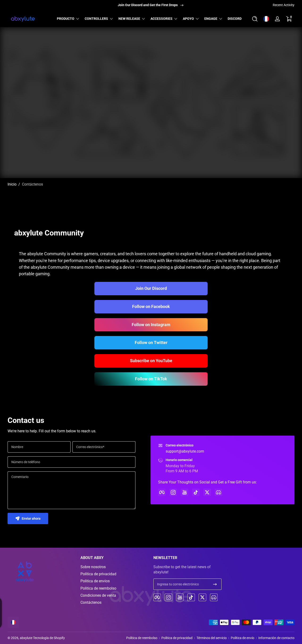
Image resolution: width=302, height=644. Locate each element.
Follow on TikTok (151, 378)
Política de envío (242, 638)
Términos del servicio (212, 638)
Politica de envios (95, 581)
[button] (254, 18)
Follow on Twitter (151, 342)
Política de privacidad (98, 574)
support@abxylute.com (185, 451)
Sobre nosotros (93, 567)
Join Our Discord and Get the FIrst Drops (148, 5)
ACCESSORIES (161, 18)
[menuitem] (114, 567)
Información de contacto (276, 638)
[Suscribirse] (215, 584)
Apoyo (188, 18)
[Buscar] (255, 19)
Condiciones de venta (98, 595)
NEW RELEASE (129, 18)
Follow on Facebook (151, 306)
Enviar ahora (31, 518)
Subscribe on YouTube (151, 360)
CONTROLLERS (96, 18)
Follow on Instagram (151, 324)
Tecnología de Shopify (49, 638)
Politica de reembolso (98, 588)
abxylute (26, 638)
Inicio (12, 184)
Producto (65, 18)
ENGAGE (210, 18)
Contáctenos (32, 184)
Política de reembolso (141, 638)
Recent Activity (283, 5)
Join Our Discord (151, 288)
